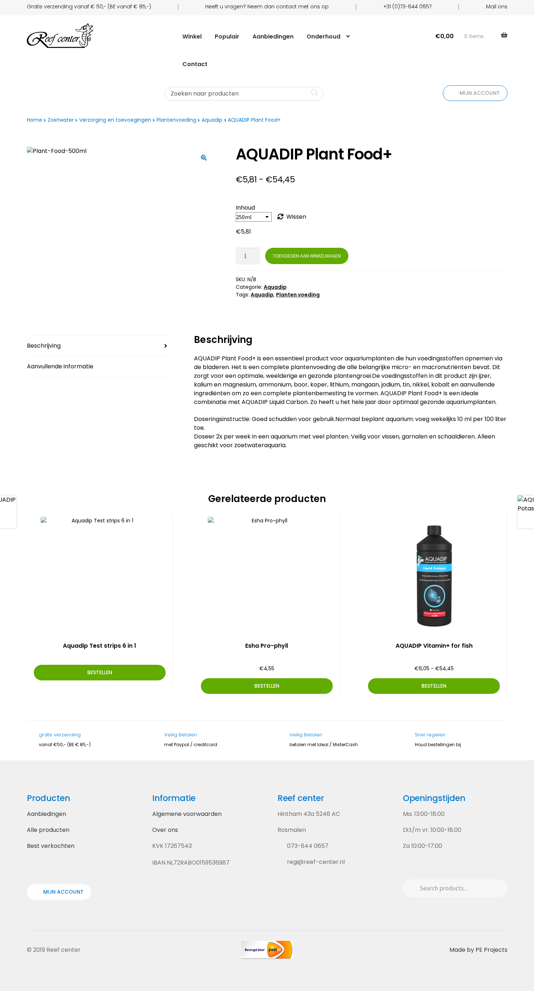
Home (34, 120)
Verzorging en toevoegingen (115, 120)
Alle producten (48, 830)
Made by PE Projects (478, 950)
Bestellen (99, 672)
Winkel (192, 36)
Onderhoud (323, 36)
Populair (227, 36)
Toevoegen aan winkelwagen (307, 255)
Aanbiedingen (273, 36)
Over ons (165, 830)
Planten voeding (298, 294)
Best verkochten (50, 846)
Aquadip (212, 120)
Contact (194, 64)
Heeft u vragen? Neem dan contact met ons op (267, 6)
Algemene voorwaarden (187, 814)
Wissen (296, 217)
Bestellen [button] (266, 685)
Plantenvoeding (176, 120)
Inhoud (245, 207)
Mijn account (479, 93)
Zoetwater (61, 120)
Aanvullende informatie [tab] (60, 366)
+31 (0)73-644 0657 (407, 6)
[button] (204, 157)
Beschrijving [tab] (44, 345)
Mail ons (496, 6)
